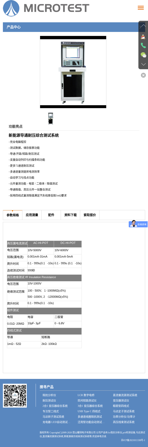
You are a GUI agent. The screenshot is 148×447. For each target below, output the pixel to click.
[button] (101, 72)
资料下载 (70, 213)
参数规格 (13, 213)
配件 (51, 213)
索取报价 (90, 213)
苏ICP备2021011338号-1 (133, 440)
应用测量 (32, 213)
